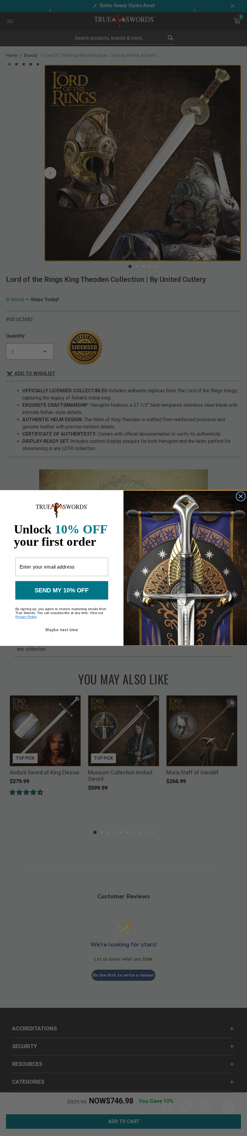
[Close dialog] (240, 496)
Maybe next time (61, 630)
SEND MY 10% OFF (62, 590)
